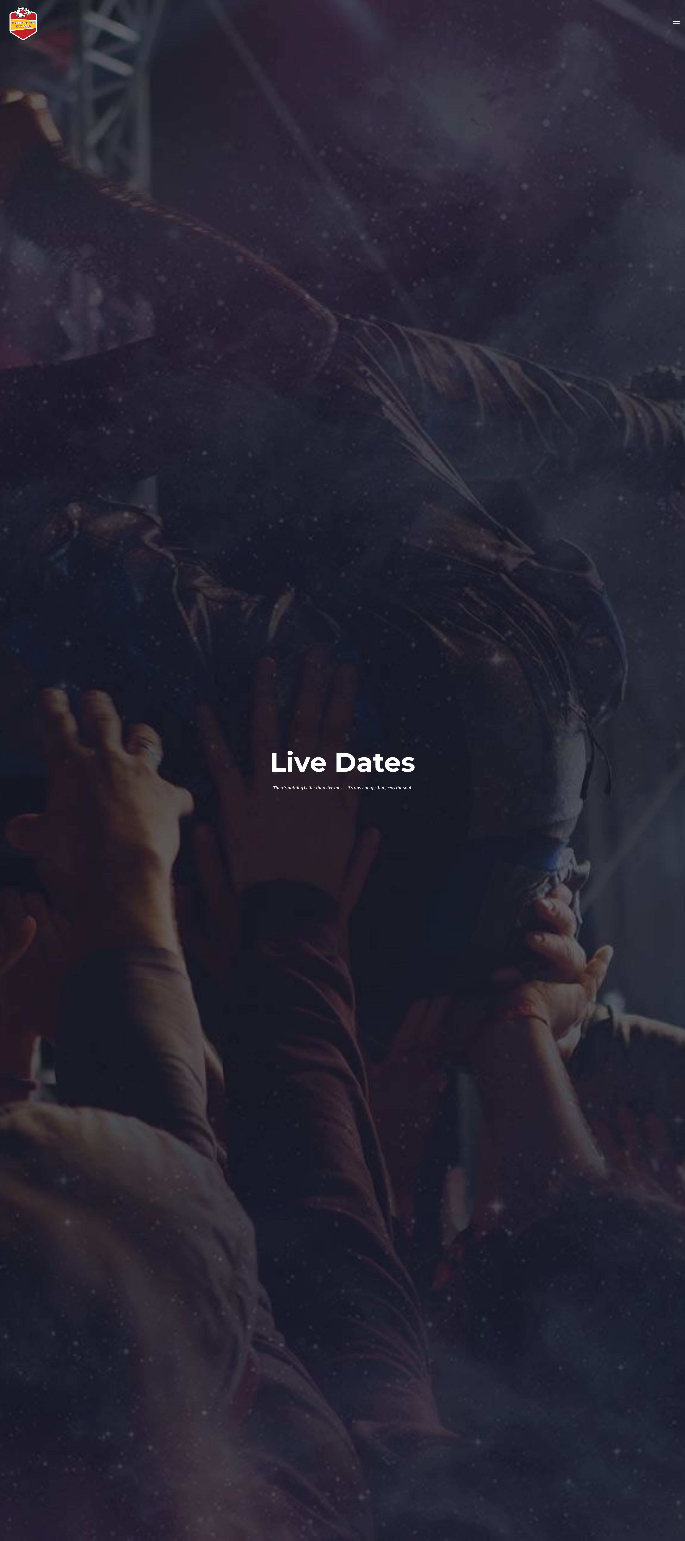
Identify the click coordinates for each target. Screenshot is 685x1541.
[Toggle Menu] (676, 23)
